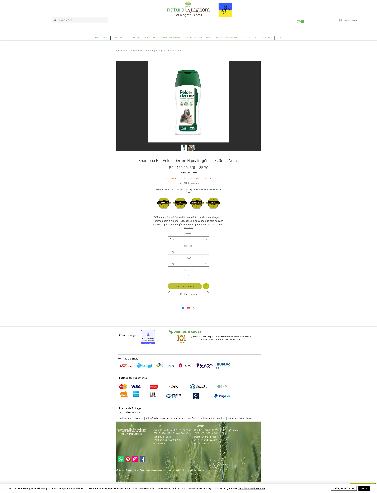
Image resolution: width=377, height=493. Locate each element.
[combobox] (188, 239)
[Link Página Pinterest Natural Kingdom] (128, 459)
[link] (300, 21)
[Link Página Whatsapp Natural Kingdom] (121, 459)
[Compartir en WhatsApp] (194, 308)
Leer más (188, 227)
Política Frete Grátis (188, 173)
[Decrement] (184, 275)
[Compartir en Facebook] (183, 308)
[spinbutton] (188, 275)
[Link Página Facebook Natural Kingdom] (142, 459)
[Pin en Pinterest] (188, 308)
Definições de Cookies (343, 488)
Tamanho (188, 246)
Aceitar (364, 488)
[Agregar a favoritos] (206, 286)
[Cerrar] (373, 488)
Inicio (119, 50)
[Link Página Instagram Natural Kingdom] (135, 459)
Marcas (188, 234)
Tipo (188, 258)
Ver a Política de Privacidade (251, 488)
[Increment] (193, 275)
